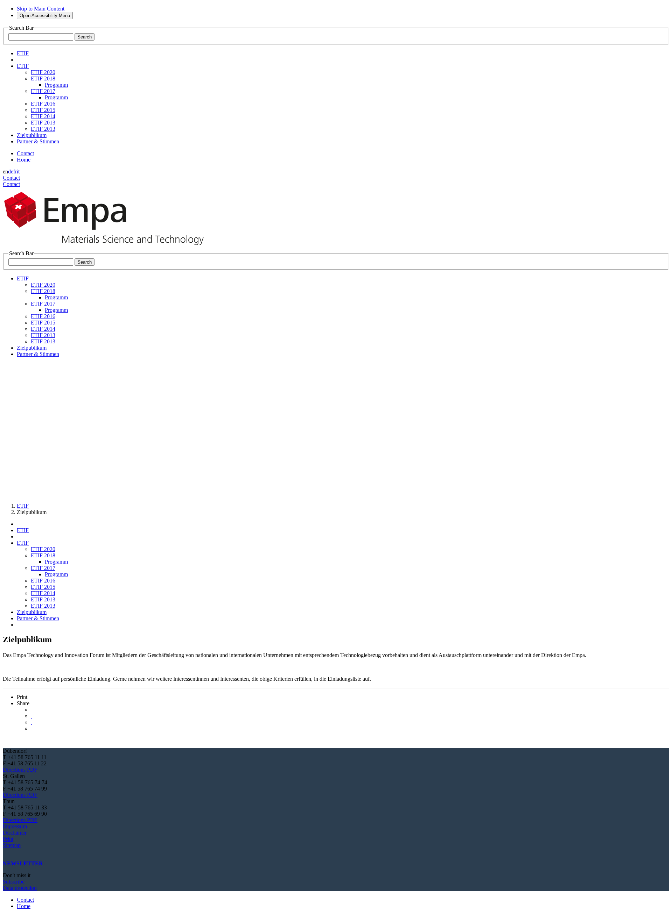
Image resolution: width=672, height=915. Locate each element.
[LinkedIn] (6, 852)
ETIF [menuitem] (23, 53)
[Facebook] (17, 852)
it (18, 171)
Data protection (20, 888)
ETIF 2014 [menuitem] (43, 116)
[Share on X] (31, 710)
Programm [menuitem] (56, 85)
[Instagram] (9, 852)
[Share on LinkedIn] (31, 716)
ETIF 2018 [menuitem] (43, 78)
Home (23, 160)
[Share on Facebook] (31, 722)
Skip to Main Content (40, 9)
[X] (12, 852)
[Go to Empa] (108, 247)
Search (84, 37)
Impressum (15, 826)
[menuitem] (23, 66)
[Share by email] (31, 728)
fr (15, 171)
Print (8, 839)
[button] (22, 697)
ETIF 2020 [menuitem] (43, 72)
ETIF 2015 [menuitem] (43, 110)
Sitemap (12, 845)
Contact (25, 153)
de (10, 171)
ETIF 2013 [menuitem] (43, 123)
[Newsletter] (3, 852)
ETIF (23, 506)
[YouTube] (14, 852)
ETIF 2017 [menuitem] (43, 91)
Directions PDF (20, 770)
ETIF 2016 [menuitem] (43, 104)
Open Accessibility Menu (45, 15)
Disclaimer (15, 833)
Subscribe (13, 882)
